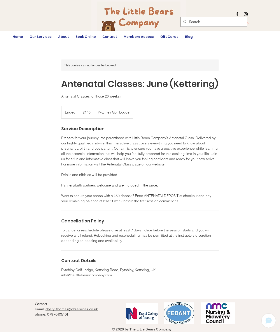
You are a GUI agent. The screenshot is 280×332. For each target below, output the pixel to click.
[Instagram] (245, 14)
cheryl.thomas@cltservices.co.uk (72, 309)
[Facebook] (237, 14)
